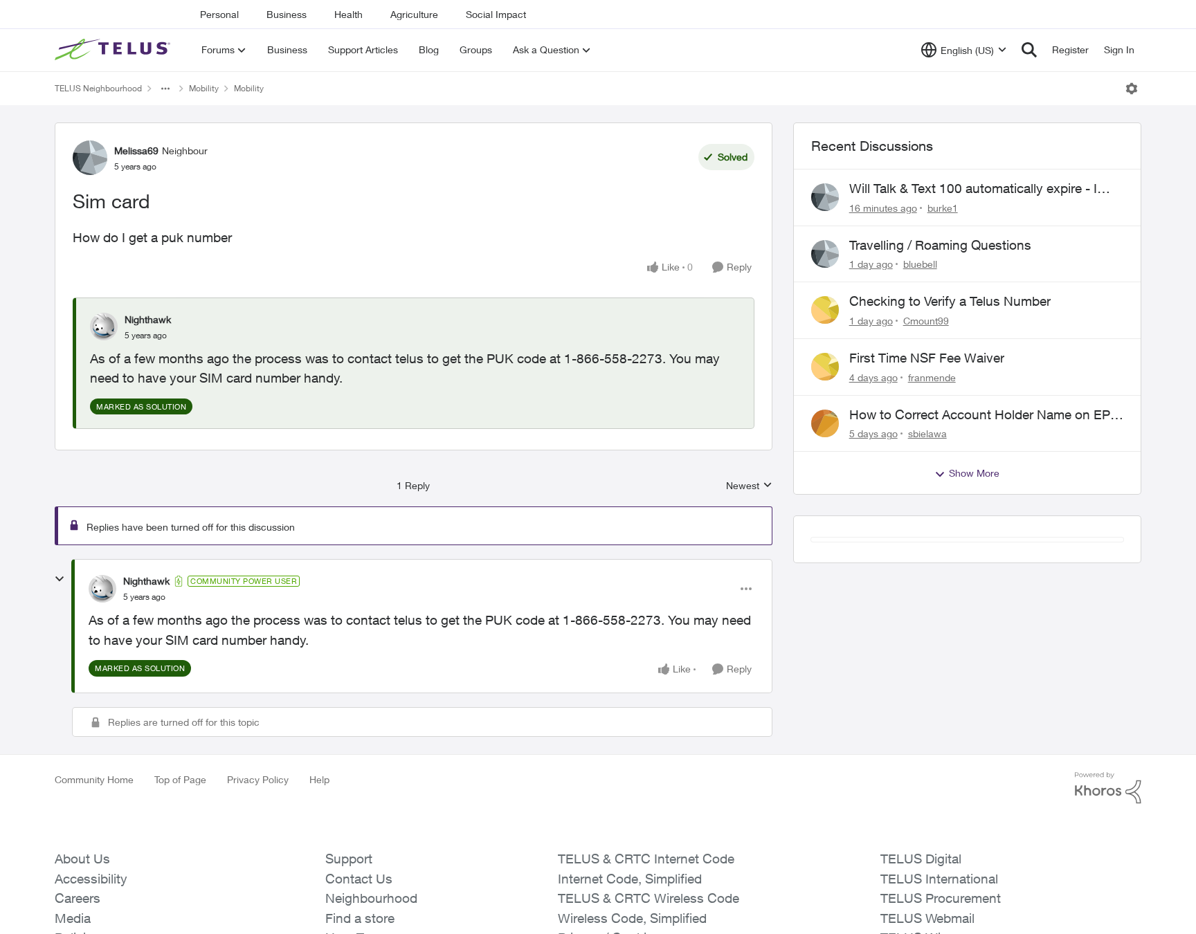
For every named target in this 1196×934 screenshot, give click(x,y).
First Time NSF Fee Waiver (926, 357)
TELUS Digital (920, 858)
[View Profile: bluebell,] (825, 254)
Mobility (204, 88)
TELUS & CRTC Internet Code (646, 858)
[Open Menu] (1131, 88)
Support (348, 858)
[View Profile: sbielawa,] (825, 423)
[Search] (1029, 50)
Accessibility (91, 878)
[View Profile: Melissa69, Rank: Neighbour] (90, 157)
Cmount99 (926, 321)
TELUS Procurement (940, 898)
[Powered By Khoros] (1108, 788)
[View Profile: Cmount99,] (825, 310)
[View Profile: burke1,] (825, 197)
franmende (932, 377)
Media (73, 918)
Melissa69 (136, 150)
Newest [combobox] (749, 486)
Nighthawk (148, 319)
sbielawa (927, 433)
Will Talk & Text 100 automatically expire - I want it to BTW (973, 189)
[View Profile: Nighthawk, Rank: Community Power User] (102, 589)
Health (348, 14)
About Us (82, 858)
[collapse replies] (59, 579)
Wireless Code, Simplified (632, 918)
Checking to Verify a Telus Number (950, 301)
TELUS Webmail (927, 918)
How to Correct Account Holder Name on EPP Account (983, 415)
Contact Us (358, 878)
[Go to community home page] (114, 50)
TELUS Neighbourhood (98, 88)
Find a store (360, 918)
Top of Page (180, 779)
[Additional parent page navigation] (165, 88)
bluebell (920, 264)
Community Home (94, 779)
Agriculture (414, 14)
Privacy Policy (258, 779)
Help (319, 779)
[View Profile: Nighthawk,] (104, 326)
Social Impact (496, 14)
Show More (974, 473)
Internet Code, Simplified (630, 878)
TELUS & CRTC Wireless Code (648, 898)
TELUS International (939, 878)
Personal (219, 14)
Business (286, 14)
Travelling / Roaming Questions (940, 245)
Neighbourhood (371, 898)
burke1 (942, 208)
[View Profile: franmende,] (825, 367)
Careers (77, 898)
